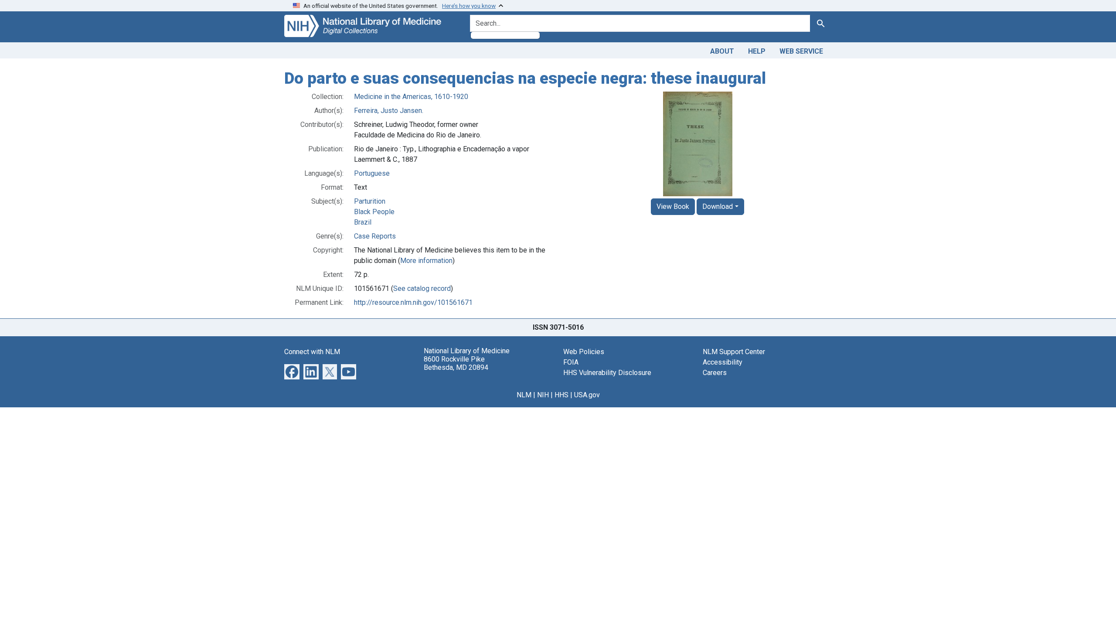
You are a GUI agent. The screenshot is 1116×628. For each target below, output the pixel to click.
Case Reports (375, 236)
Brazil (362, 222)
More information (426, 260)
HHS (561, 395)
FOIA (570, 362)
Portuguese (372, 173)
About (722, 51)
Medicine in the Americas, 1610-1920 (411, 96)
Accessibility (722, 362)
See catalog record (422, 288)
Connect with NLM (312, 352)
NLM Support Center (734, 352)
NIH (543, 395)
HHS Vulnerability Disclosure (607, 373)
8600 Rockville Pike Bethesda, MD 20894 (456, 363)
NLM (524, 395)
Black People (374, 212)
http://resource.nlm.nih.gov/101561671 (413, 302)
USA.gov (587, 395)
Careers (715, 373)
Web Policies (583, 352)
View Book (673, 206)
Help (757, 51)
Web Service (801, 51)
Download (717, 206)
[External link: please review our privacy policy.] (291, 371)
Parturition (369, 201)
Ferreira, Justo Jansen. (388, 110)
